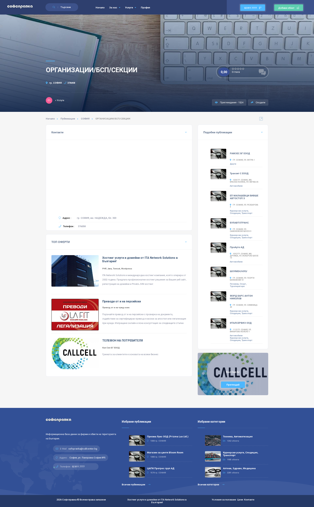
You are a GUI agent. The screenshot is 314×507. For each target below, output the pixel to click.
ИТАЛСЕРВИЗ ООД (241, 323)
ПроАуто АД (237, 247)
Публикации (68, 118)
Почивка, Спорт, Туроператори (238, 285)
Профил (145, 7)
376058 (71, 82)
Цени (240, 499)
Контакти (249, 499)
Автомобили (236, 186)
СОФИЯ (85, 118)
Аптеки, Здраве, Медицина (239, 468)
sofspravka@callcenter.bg (82, 448)
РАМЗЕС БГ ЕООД (240, 153)
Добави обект (286, 8)
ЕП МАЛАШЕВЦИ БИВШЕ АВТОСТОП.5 (244, 197)
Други (233, 164)
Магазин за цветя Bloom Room (165, 452)
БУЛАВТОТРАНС (239, 222)
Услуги (129, 7)
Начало (100, 7)
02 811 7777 (250, 8)
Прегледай (232, 384)
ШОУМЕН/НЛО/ (238, 271)
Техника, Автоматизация (238, 436)
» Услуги (59, 100)
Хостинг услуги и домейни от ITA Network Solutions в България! (157, 501)
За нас (113, 7)
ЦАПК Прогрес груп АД (160, 468)
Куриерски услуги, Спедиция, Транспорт (241, 212)
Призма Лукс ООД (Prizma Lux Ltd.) (167, 436)
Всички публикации (134, 484)
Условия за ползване (224, 499)
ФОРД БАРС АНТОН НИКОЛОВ (241, 297)
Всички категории (209, 484)
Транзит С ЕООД (239, 173)
